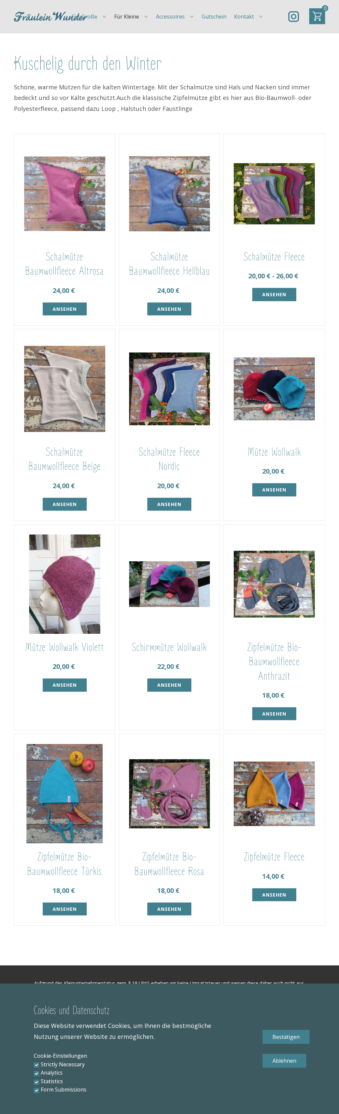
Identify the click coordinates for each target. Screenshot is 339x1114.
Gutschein (214, 16)
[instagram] (293, 16)
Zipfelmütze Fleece (274, 857)
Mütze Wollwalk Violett (64, 647)
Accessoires (170, 16)
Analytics (52, 1072)
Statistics (52, 1081)
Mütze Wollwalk (274, 452)
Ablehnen (284, 1060)
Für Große (84, 16)
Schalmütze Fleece (274, 257)
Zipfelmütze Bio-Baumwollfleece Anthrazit (274, 662)
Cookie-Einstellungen (60, 1055)
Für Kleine (126, 16)
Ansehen (65, 309)
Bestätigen (286, 1037)
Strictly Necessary (63, 1064)
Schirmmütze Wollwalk (169, 647)
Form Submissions (63, 1089)
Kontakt (244, 16)
